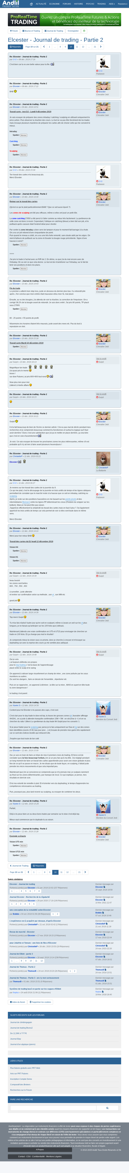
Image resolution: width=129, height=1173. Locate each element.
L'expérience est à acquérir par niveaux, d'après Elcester (35, 921)
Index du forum (18, 1002)
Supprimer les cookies (41, 1002)
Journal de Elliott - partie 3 (21, 954)
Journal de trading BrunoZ (21, 1028)
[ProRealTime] (64, 19)
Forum (15, 31)
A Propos (40, 1150)
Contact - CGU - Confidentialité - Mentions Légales (40, 1156)
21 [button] (95, 47)
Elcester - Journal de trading (22, 884)
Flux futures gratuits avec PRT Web (25, 1068)
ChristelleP (33, 924)
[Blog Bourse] (10, 4)
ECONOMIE (54, 4)
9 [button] (65, 47)
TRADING (101, 4)
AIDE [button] (111, 4)
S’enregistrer (73, 31)
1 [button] (49, 47)
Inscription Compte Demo (21, 1079)
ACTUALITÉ (41, 4)
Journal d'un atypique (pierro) (22, 1044)
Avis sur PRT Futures (19, 1073)
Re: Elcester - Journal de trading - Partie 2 (28, 57)
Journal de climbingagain (21, 1022)
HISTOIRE (78, 4)
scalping (13, 496)
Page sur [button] (32, 47)
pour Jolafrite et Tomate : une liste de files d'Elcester (33, 943)
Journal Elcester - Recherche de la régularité (30, 897)
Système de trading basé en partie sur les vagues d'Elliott (35, 989)
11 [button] (77, 47)
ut (53, 594)
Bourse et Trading (32, 31)
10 (31, 961)
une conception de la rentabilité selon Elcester (30, 910)
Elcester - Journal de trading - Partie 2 (55, 40)
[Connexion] (84, 31)
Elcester (31, 888)
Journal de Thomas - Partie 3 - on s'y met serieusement (34, 978)
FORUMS (67, 4)
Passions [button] (122, 4)
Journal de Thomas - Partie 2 (22, 967)
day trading (21, 665)
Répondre (16, 47)
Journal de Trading (54, 31)
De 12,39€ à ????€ (18, 1033)
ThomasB (32, 971)
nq (76, 727)
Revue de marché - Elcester (22, 932)
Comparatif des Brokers (20, 1084)
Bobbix (16, 914)
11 (36, 961)
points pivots (70, 499)
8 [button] (60, 47)
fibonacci (26, 502)
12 (42, 961)
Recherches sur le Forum (21, 1090)
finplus (16, 992)
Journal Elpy (15, 1039)
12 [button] (83, 47)
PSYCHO (90, 4)
